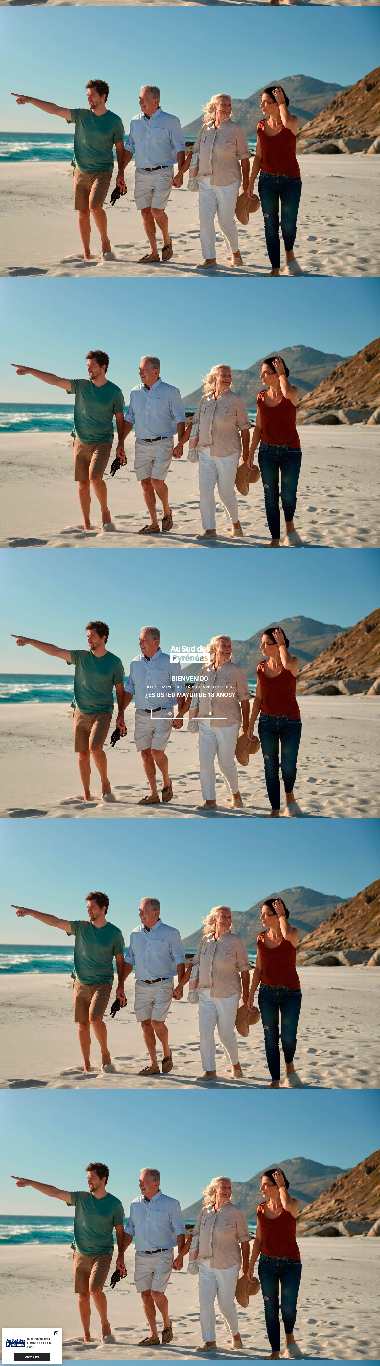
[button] (56, 1333)
